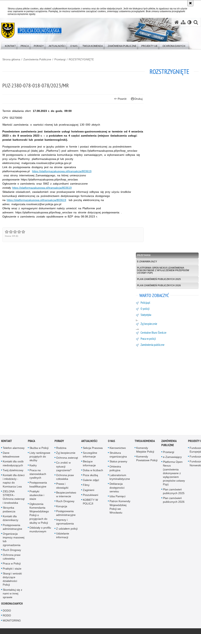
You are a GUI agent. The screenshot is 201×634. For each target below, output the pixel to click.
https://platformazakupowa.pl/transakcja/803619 (61, 171)
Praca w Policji (12, 564)
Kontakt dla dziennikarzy (10, 518)
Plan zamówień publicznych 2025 (159, 279)
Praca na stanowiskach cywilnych (37, 474)
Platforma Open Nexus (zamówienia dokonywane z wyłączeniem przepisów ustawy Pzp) (163, 270)
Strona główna (11, 59)
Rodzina (61, 448)
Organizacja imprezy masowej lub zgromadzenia (13, 540)
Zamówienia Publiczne (37, 59)
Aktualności (89, 442)
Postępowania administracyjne (12, 527)
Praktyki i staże (12, 569)
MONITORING (12, 621)
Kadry (33, 465)
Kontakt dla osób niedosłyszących (13, 464)
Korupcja (61, 506)
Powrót (122, 98)
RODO (7, 616)
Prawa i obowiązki (62, 486)
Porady (59, 442)
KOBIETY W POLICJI (90, 502)
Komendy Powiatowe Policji (146, 459)
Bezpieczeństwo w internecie (66, 495)
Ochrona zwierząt (67, 458)
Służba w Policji (38, 448)
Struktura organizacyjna (118, 455)
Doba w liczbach (93, 471)
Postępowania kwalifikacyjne (38, 485)
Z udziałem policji (67, 529)
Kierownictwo (118, 448)
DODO (7, 611)
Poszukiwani (90, 495)
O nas (111, 442)
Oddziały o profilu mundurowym (40, 530)
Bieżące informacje (89, 464)
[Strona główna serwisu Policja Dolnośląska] (177, 22)
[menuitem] (10, 45)
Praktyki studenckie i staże (36, 496)
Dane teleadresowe (11, 455)
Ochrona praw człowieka (11, 557)
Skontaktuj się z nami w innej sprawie (12, 594)
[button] (196, 22)
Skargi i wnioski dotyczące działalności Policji (12, 579)
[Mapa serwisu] (183, 22)
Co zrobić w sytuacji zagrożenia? (63, 467)
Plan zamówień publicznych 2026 (159, 285)
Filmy (86, 485)
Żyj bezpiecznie (65, 453)
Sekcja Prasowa (93, 448)
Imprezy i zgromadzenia (65, 522)
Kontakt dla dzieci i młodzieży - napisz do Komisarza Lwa (14, 481)
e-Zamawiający (147, 261)
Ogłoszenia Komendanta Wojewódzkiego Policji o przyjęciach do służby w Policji (39, 514)
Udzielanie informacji (62, 536)
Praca (31, 442)
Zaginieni (88, 490)
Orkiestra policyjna (115, 469)
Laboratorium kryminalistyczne (120, 477)
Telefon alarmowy (14, 448)
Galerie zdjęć (91, 480)
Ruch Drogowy (12, 550)
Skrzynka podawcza (9, 510)
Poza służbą (90, 475)
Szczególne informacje (90, 455)
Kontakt (6, 442)
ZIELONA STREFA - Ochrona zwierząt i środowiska (14, 498)
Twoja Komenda (145, 442)
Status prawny (118, 462)
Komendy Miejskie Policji (145, 450)
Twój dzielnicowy (13, 471)
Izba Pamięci (117, 497)
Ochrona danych (12, 604)
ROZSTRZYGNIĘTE (81, 59)
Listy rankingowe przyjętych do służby (39, 457)
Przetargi (60, 59)
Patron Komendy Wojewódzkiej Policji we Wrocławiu (120, 507)
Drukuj (138, 98)
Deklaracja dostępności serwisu (117, 488)
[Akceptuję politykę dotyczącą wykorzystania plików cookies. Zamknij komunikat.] (190, 3)
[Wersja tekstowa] (189, 22)
